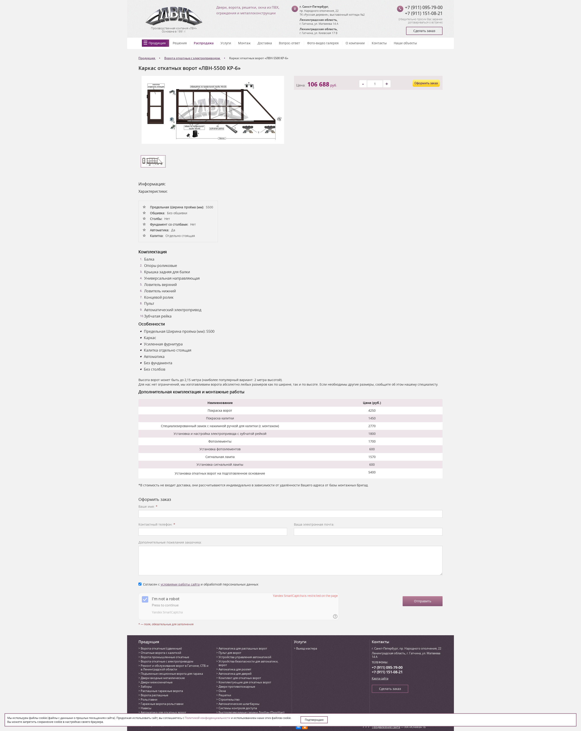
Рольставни (149, 699)
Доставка (265, 43)
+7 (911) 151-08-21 (424, 13)
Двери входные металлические (163, 678)
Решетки (225, 695)
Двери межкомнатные (156, 682)
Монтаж (244, 43)
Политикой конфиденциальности (207, 718)
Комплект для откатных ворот (240, 678)
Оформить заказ (426, 83)
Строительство (229, 699)
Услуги (226, 43)
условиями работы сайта (180, 584)
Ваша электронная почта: (314, 524)
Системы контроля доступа (238, 708)
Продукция (157, 43)
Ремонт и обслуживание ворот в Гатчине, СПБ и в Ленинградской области (174, 667)
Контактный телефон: (156, 524)
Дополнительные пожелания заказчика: (170, 542)
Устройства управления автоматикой (245, 657)
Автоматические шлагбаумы (239, 704)
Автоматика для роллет (235, 669)
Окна (222, 691)
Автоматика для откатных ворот (163, 712)
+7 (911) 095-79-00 (424, 7)
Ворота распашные (154, 695)
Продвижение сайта (386, 727)
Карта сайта (380, 678)
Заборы (146, 686)
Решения (180, 43)
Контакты (379, 43)
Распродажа (204, 43)
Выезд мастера (306, 648)
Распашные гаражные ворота (162, 691)
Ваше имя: (148, 506)
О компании (355, 43)
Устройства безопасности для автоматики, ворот (248, 663)
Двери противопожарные (237, 686)
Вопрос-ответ (289, 43)
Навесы (146, 708)
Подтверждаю (314, 719)
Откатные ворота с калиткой (161, 653)
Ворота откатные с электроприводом (167, 661)
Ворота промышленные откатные (165, 657)
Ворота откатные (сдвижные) (161, 648)
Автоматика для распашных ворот (243, 648)
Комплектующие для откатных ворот (245, 682)
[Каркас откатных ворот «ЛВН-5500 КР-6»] (213, 109)
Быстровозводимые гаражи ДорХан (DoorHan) (251, 712)
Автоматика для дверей (235, 674)
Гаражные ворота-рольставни (162, 704)
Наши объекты (405, 43)
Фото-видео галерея (323, 43)
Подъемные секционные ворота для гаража (172, 674)
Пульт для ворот (230, 653)
